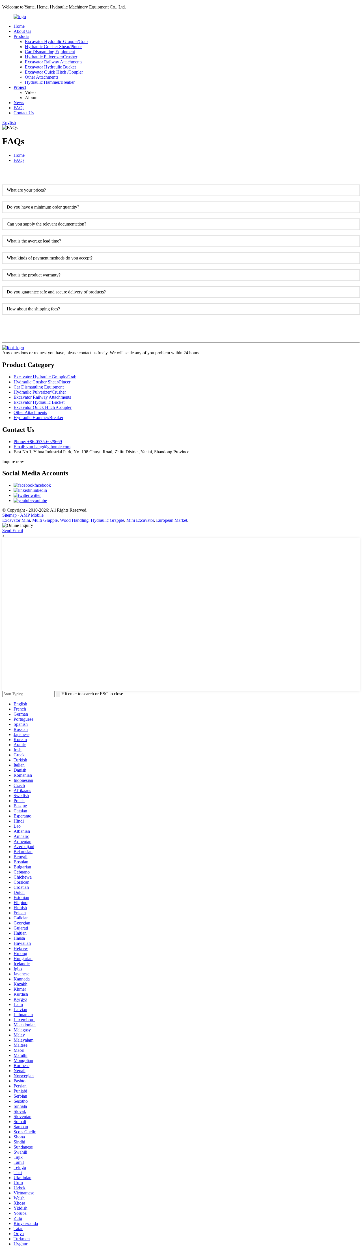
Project (20, 87)
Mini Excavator (140, 520)
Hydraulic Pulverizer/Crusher (51, 56)
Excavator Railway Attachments (53, 61)
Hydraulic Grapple (107, 520)
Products (21, 36)
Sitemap (9, 515)
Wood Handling (74, 520)
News (19, 102)
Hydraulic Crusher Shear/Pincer (53, 46)
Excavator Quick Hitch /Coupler (54, 72)
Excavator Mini (16, 520)
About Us (22, 31)
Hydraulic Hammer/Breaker (50, 82)
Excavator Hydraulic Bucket (50, 67)
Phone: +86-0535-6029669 (38, 441)
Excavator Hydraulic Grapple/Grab (56, 41)
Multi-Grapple (45, 520)
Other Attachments (41, 77)
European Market (171, 520)
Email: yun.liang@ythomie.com (42, 446)
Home (19, 26)
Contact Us (24, 112)
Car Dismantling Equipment (50, 51)
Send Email (12, 530)
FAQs (19, 107)
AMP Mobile (32, 515)
